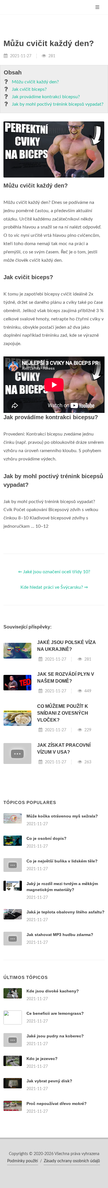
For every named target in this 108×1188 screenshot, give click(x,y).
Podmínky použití (22, 1161)
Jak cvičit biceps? (29, 89)
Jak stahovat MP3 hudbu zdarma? (59, 934)
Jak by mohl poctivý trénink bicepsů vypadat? (57, 104)
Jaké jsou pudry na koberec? (55, 1036)
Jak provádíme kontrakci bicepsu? (46, 96)
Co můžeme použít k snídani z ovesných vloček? (62, 713)
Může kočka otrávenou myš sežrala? (62, 816)
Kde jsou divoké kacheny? (52, 991)
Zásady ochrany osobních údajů (72, 1161)
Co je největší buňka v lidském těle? (62, 861)
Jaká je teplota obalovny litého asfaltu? (65, 912)
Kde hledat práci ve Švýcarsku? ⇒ (54, 587)
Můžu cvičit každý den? (35, 82)
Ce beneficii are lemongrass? (55, 1013)
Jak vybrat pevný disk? (49, 1081)
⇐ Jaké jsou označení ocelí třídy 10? (54, 572)
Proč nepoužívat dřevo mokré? (56, 1103)
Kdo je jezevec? (42, 1058)
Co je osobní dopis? (46, 838)
